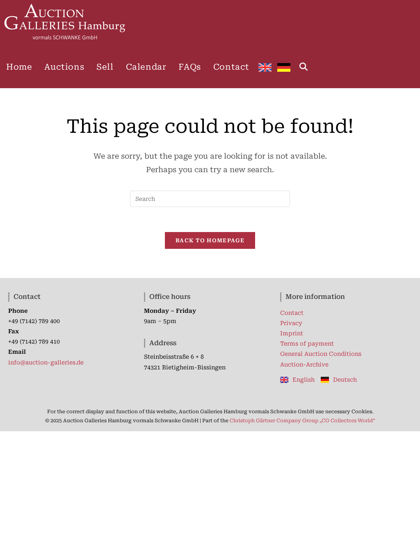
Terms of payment (307, 343)
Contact (292, 313)
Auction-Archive (304, 364)
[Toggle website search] (303, 67)
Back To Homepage (210, 240)
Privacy (291, 323)
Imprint (291, 333)
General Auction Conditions (320, 354)
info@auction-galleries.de (46, 362)
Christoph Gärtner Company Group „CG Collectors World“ (302, 420)
